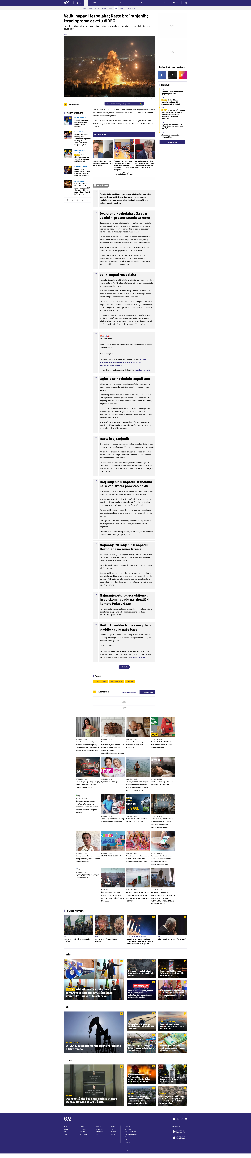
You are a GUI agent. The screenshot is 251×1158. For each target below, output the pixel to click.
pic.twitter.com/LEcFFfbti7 (111, 365)
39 (70, 167)
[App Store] (179, 1137)
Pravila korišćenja (131, 1132)
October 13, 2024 (142, 370)
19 (153, 1088)
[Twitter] (172, 75)
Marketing (128, 1127)
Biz (65, 1132)
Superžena (83, 1134)
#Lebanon (104, 362)
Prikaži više (124, 667)
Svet (66, 34)
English (113, 1132)
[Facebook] (162, 75)
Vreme (113, 1134)
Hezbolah (130, 681)
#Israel (143, 359)
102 (70, 118)
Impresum (128, 1129)
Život (65, 1134)
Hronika (69, 1095)
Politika (163, 968)
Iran (105, 681)
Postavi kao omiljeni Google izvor (118, 104)
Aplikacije (128, 1137)
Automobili (99, 1132)
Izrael (97, 681)
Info (65, 1127)
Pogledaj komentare (129, 692)
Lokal (97, 1134)
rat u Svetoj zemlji (116, 681)
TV (112, 1129)
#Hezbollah (114, 362)
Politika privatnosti (131, 1134)
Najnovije (79, 3)
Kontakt (127, 1142)
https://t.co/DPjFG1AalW (130, 362)
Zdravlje (83, 1127)
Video (113, 1127)
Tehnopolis (99, 1129)
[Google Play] (179, 1131)
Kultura (82, 1132)
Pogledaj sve (172, 142)
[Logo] (66, 3)
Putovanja (83, 1129)
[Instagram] (183, 75)
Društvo (163, 1074)
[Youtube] (186, 1119)
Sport (66, 1129)
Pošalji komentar (147, 692)
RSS (126, 1139)
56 (70, 132)
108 (70, 151)
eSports (98, 1127)
